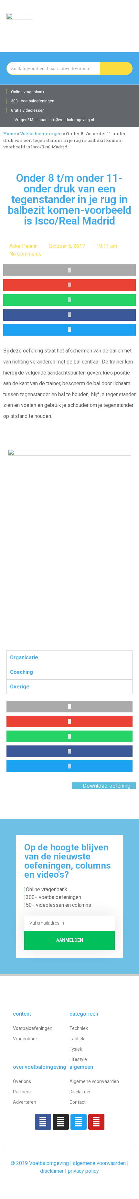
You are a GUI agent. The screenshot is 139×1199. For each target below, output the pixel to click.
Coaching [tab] (21, 672)
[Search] (116, 68)
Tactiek (77, 1038)
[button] (128, 22)
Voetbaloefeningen (41, 133)
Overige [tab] (19, 687)
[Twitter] (78, 1122)
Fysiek (76, 1049)
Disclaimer (80, 1091)
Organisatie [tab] (24, 657)
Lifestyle (78, 1059)
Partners (22, 1091)
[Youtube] (96, 1122)
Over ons (22, 1081)
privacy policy (83, 1171)
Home (9, 133)
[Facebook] (43, 1122)
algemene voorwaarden (99, 1163)
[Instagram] (61, 1122)
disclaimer (52, 1171)
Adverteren (24, 1102)
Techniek (79, 1028)
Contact (78, 1102)
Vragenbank (25, 1038)
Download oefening (106, 785)
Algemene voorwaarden (94, 1081)
